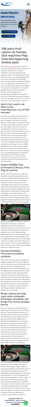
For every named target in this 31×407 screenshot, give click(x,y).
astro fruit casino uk (12, 66)
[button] (28, 4)
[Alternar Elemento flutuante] (26, 403)
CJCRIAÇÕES (15, 404)
